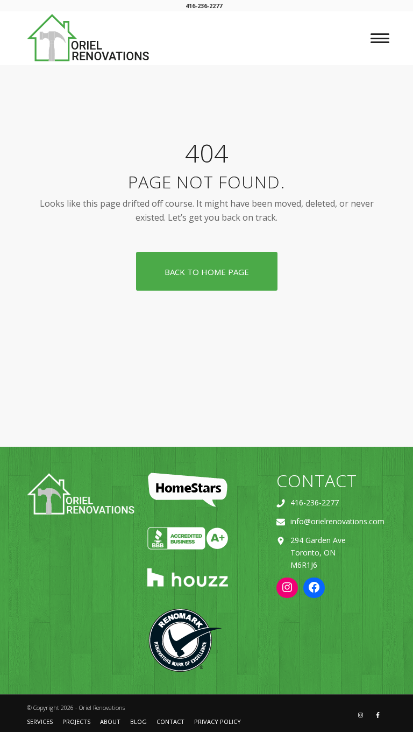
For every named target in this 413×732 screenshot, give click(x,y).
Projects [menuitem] (76, 721)
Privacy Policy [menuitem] (217, 721)
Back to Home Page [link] (207, 271)
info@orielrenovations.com (337, 521)
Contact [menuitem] (170, 721)
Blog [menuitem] (138, 721)
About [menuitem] (110, 721)
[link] (89, 37)
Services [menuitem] (40, 721)
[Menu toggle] (376, 38)
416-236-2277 (314, 502)
